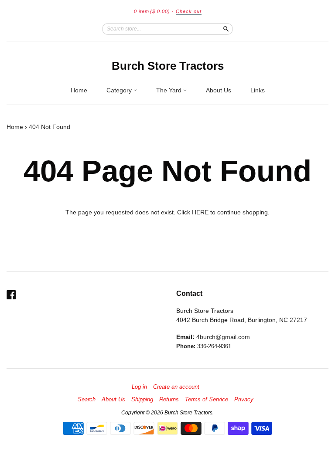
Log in (139, 387)
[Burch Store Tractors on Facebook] (11, 294)
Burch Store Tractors (168, 65)
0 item (152, 11)
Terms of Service (206, 400)
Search (87, 400)
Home (79, 90)
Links (257, 90)
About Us (218, 90)
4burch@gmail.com (223, 336)
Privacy (243, 400)
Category (119, 90)
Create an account (176, 387)
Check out (189, 11)
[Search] (226, 28)
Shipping (142, 400)
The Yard (169, 90)
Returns (169, 400)
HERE (200, 212)
